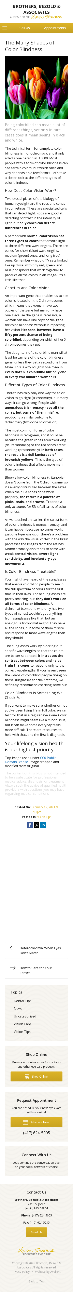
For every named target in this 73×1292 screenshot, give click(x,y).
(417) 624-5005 (42, 1215)
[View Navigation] (6, 28)
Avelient (55, 1272)
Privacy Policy (21, 1272)
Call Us (24, 28)
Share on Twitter (36, 825)
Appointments (55, 28)
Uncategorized (25, 1016)
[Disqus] (36, 883)
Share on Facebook (30, 825)
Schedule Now (39, 1122)
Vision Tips (44, 817)
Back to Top (36, 1281)
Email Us (36, 1232)
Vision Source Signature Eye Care (36, 1250)
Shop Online (39, 1076)
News (18, 1008)
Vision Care (22, 1024)
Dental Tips (22, 1001)
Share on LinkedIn (43, 825)
